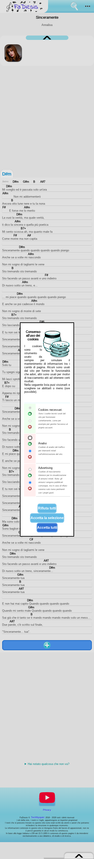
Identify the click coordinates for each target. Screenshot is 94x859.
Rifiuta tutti (47, 508)
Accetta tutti (47, 527)
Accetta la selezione (47, 518)
